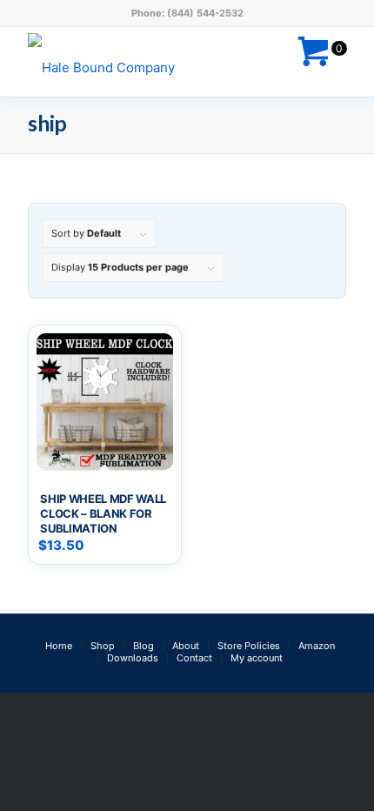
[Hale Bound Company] (155, 62)
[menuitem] (59, 645)
